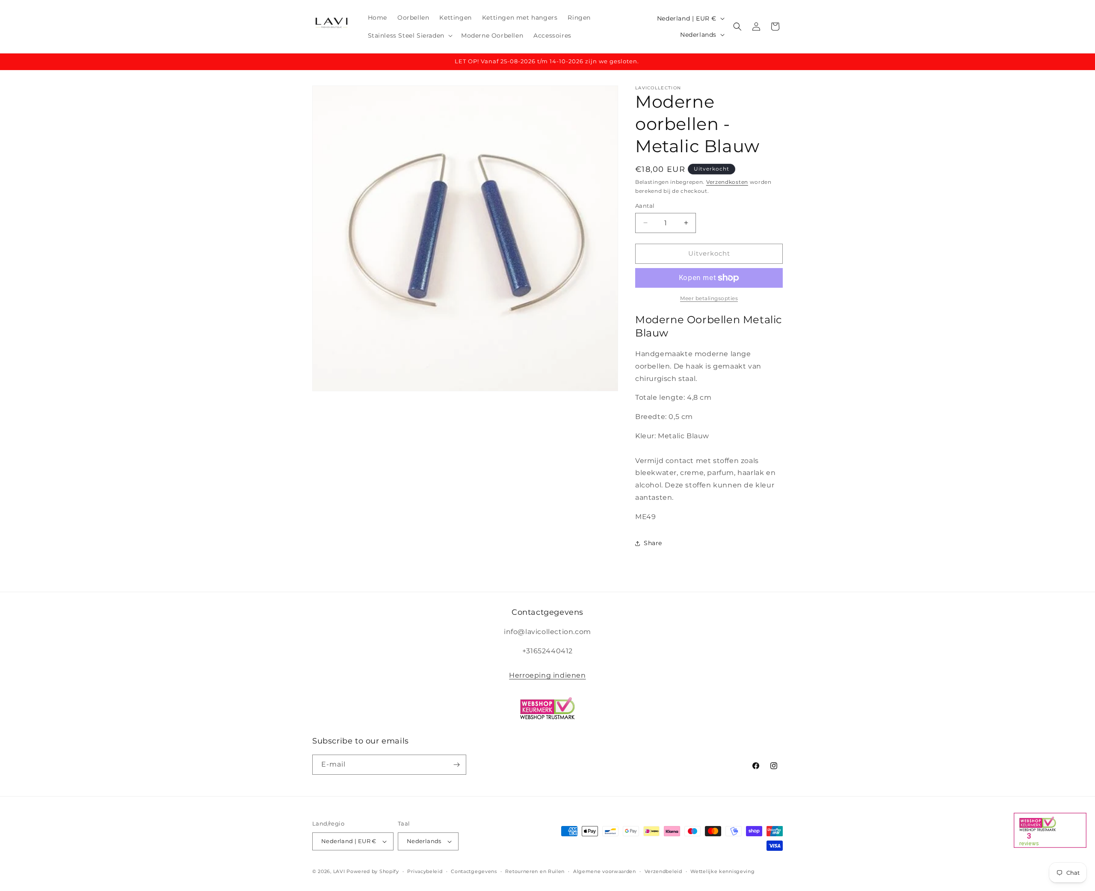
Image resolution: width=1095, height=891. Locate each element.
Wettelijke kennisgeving (722, 871)
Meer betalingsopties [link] (709, 298)
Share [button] (653, 543)
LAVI (339, 871)
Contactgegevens (474, 871)
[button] (409, 35)
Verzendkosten (727, 182)
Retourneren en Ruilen (535, 871)
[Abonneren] (456, 765)
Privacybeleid (424, 871)
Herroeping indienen (547, 675)
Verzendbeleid (663, 871)
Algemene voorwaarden (604, 871)
